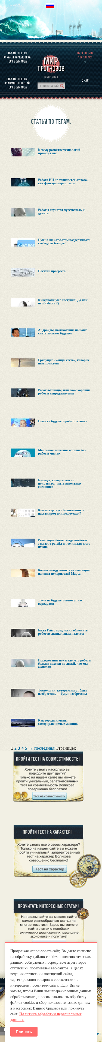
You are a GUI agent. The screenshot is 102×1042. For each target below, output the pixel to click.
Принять (24, 1031)
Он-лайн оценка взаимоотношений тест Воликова (17, 83)
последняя (44, 748)
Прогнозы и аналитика (85, 55)
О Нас (85, 80)
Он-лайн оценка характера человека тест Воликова (17, 57)
